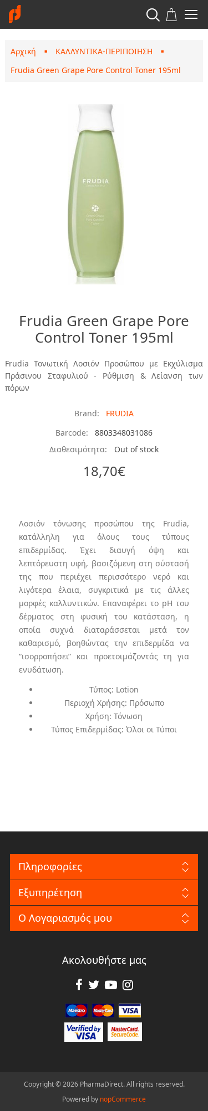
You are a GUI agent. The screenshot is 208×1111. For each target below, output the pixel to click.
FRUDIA (120, 413)
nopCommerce (123, 1099)
